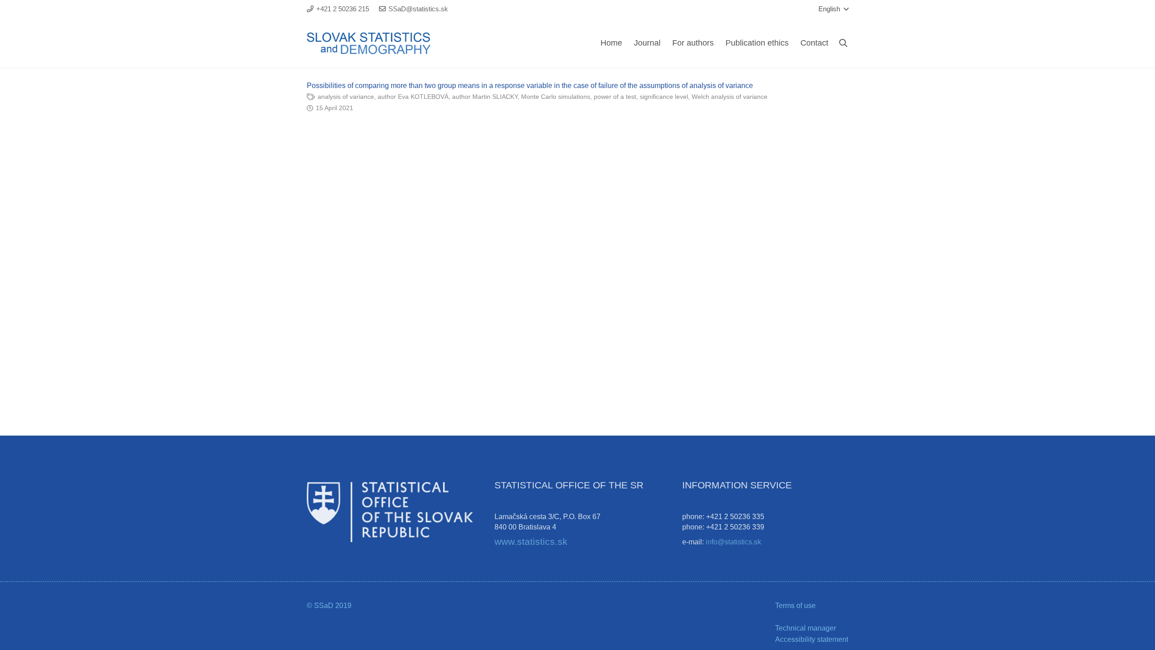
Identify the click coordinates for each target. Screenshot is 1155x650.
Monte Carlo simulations (555, 96)
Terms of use (795, 605)
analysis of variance (346, 96)
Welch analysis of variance (729, 96)
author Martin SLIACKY (484, 96)
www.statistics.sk (531, 541)
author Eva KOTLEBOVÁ (413, 96)
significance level (664, 96)
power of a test (615, 96)
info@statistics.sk (733, 542)
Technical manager (805, 628)
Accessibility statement (811, 639)
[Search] (843, 43)
